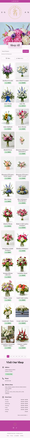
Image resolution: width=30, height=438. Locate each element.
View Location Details (22, 415)
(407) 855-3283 (16, 1)
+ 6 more (9, 388)
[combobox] (22, 58)
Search (26, 51)
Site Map (21, 435)
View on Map (9, 374)
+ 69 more (7, 393)
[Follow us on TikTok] (16, 428)
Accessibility (16, 435)
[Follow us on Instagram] (13, 428)
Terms (8, 435)
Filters (8, 58)
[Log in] (25, 12)
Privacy (11, 435)
